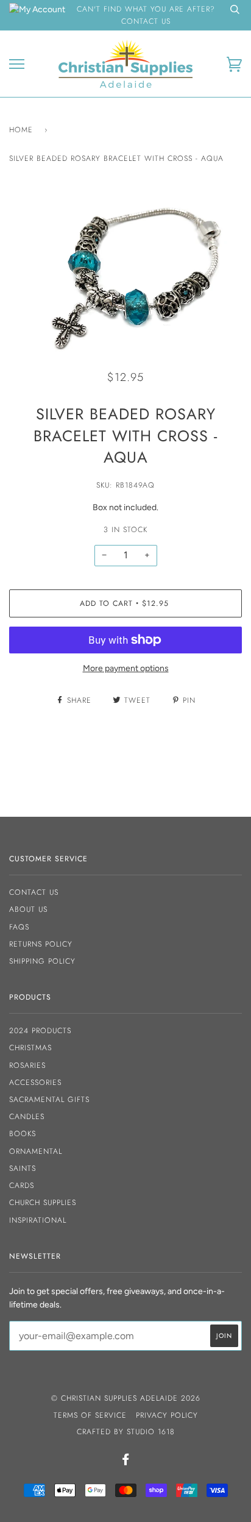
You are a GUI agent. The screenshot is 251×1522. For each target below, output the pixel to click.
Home (21, 129)
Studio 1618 (151, 1431)
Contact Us (33, 892)
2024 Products (40, 1030)
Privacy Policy (167, 1415)
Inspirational (37, 1220)
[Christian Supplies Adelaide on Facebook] (125, 1461)
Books (22, 1133)
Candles (26, 1116)
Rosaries (27, 1065)
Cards (21, 1185)
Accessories (35, 1082)
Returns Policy (40, 944)
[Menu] (16, 64)
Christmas (30, 1047)
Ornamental (35, 1151)
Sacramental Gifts (49, 1099)
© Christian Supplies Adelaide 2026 (125, 1398)
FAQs (19, 927)
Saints (22, 1168)
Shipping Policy (42, 961)
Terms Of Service (90, 1415)
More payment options (126, 668)
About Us (28, 909)
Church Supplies (42, 1202)
